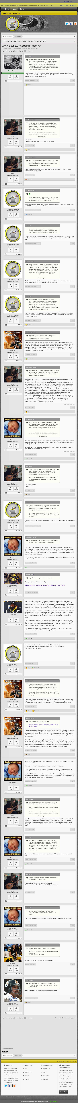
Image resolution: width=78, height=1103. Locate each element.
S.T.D (12, 136)
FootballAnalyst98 (13, 209)
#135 (73, 454)
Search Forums (7, 13)
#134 (73, 407)
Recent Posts (64, 5)
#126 (73, 80)
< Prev (10, 51)
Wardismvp (12, 664)
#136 (73, 490)
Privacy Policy (72, 1097)
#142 (73, 706)
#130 (73, 243)
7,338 (10, 216)
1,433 (10, 1010)
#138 (73, 562)
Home (7, 9)
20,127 (10, 592)
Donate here (63, 1092)
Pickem (27, 1079)
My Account (46, 1068)
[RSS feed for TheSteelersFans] (75, 1061)
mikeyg (12, 963)
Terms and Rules (64, 1097)
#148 (73, 925)
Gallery (22, 9)
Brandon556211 (26, 48)
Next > (30, 51)
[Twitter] (67, 23)
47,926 (10, 143)
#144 (73, 781)
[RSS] (75, 23)
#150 (73, 998)
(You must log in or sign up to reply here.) (65, 1018)
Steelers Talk (12, 48)
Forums (14, 9)
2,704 (10, 446)
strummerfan (13, 585)
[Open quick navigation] (74, 36)
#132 (73, 320)
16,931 (10, 671)
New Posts (46, 1075)
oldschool (12, 440)
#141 (73, 663)
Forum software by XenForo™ (16, 1097)
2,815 (10, 621)
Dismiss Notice (75, 41)
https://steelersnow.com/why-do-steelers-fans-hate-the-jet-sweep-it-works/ (45, 585)
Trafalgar (13, 614)
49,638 (10, 78)
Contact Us (73, 5)
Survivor (27, 1075)
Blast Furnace (28, 80)
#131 (73, 286)
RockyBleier (13, 1003)
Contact (45, 1079)
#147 (73, 892)
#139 (73, 592)
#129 (73, 210)
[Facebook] (71, 23)
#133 (73, 354)
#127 (73, 145)
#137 (73, 526)
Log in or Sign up (68, 1)
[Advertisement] (39, 101)
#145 (73, 829)
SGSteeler (13, 351)
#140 (73, 633)
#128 (73, 175)
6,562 (10, 970)
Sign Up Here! (53, 1101)
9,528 (10, 357)
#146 (73, 859)
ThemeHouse (26, 1098)
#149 (73, 964)
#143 (73, 750)
